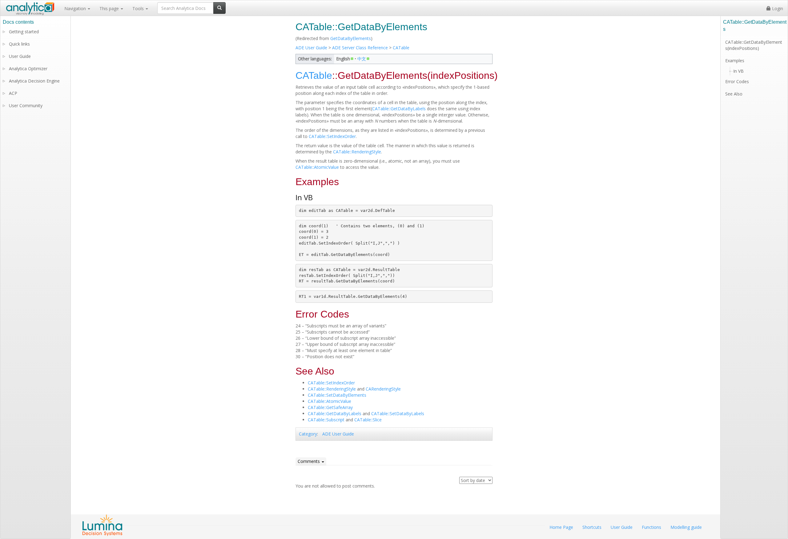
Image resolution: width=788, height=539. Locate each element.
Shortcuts (591, 527)
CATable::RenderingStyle (357, 152)
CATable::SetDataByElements (337, 395)
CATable (401, 48)
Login (777, 8)
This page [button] (109, 8)
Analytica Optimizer (28, 68)
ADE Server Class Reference (360, 48)
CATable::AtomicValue (317, 167)
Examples (734, 60)
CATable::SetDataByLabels (397, 413)
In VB (738, 71)
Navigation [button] (75, 8)
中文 (361, 59)
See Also (733, 94)
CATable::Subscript (326, 420)
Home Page (561, 527)
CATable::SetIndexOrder (332, 136)
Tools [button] (138, 8)
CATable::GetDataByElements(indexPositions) (753, 45)
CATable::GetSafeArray (330, 407)
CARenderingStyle (383, 389)
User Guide (20, 56)
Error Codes (737, 81)
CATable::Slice (368, 420)
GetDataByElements (350, 38)
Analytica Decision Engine (34, 81)
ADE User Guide (311, 48)
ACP (13, 93)
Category (308, 434)
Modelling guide (686, 527)
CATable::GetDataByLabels (399, 108)
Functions (651, 527)
